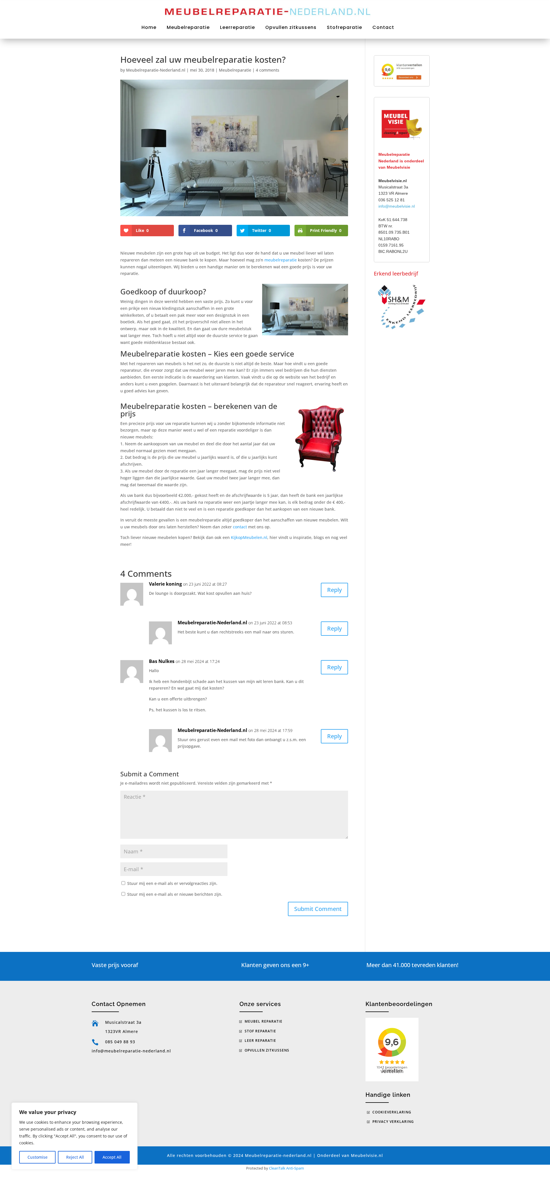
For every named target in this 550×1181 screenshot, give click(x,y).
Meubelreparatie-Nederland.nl (155, 70)
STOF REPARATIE (260, 1031)
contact (240, 527)
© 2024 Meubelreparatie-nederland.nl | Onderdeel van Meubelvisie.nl (305, 1155)
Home (149, 27)
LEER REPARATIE (260, 1040)
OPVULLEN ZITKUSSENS (267, 1050)
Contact (383, 27)
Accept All (112, 1157)
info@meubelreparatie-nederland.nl (131, 1051)
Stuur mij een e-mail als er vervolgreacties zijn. (172, 883)
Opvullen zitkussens (291, 27)
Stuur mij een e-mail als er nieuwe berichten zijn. (174, 894)
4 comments (267, 70)
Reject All (75, 1157)
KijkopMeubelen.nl (249, 537)
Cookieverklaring (391, 1112)
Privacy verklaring (393, 1121)
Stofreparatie (344, 27)
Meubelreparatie (188, 27)
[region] (74, 1136)
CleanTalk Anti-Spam (286, 1168)
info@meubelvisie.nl (396, 206)
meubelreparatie (280, 260)
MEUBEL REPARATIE (263, 1021)
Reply (334, 590)
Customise (38, 1157)
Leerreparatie (237, 27)
